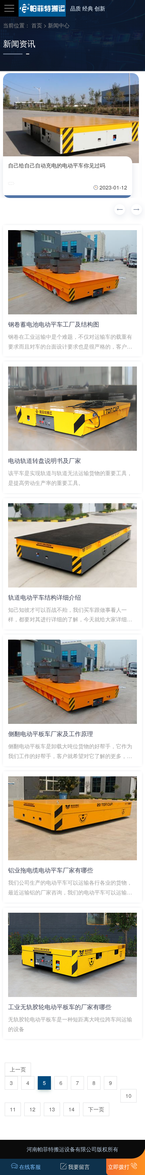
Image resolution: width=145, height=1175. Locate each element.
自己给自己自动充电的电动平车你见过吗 (56, 165)
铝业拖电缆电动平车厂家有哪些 (50, 869)
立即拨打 (118, 1167)
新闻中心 (58, 25)
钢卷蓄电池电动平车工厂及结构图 (53, 323)
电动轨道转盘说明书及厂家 (44, 460)
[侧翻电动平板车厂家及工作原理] (72, 682)
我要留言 (79, 1167)
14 (71, 1109)
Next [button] (136, 209)
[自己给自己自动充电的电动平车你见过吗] (71, 118)
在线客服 (30, 1167)
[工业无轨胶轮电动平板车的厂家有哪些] (72, 955)
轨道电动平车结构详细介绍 (44, 597)
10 (128, 1096)
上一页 (18, 1069)
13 (52, 1109)
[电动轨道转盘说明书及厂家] (72, 409)
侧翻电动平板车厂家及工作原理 (50, 733)
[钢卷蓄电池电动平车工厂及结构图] (72, 272)
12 (32, 1109)
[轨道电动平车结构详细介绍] (72, 545)
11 (13, 1109)
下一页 (96, 1109)
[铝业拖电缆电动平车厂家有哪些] (72, 818)
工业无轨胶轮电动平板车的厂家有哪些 (59, 1006)
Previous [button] (119, 209)
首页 (36, 25)
